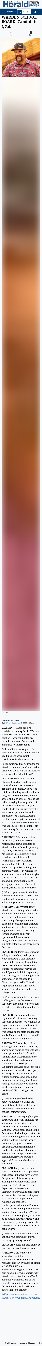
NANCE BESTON (11, 720)
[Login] (35, 11)
